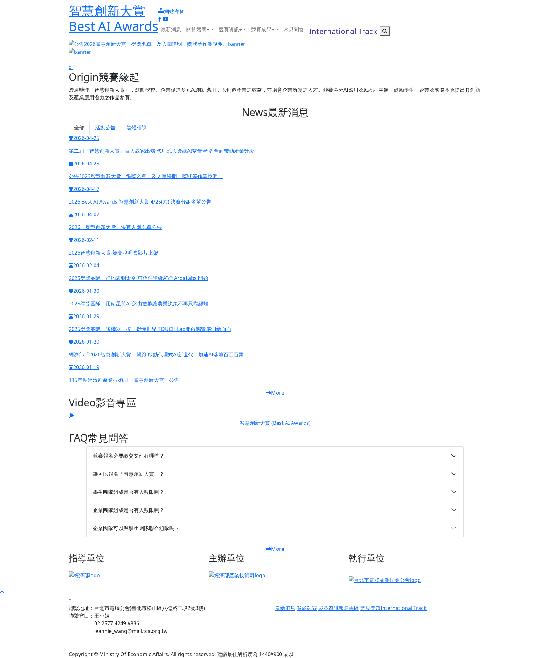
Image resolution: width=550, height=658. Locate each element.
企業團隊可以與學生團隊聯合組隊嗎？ (136, 528)
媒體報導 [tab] (136, 127)
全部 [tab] (79, 127)
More (277, 392)
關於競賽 (307, 608)
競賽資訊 (328, 608)
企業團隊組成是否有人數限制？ (128, 510)
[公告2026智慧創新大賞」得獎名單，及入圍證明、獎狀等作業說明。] (275, 43)
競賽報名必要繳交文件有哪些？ (128, 455)
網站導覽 (174, 11)
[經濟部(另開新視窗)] (84, 574)
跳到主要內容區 (37, 30)
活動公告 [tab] (105, 127)
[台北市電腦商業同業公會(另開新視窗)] (385, 579)
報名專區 (349, 608)
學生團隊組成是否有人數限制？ (128, 491)
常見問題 (370, 608)
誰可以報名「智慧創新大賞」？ (128, 473)
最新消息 (285, 608)
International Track (404, 608)
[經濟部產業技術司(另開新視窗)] (237, 574)
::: (160, 3)
